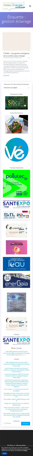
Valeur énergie (17, 348)
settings (25, 450)
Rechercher (17, 421)
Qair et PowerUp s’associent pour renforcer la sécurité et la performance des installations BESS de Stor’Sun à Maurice (16, 370)
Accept (4, 453)
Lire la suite (6, 75)
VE (5, 57)
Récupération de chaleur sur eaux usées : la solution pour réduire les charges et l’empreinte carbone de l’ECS (16, 395)
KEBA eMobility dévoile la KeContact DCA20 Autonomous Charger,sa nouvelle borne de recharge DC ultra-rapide (16, 353)
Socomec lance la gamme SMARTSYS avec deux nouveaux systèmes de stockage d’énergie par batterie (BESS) (17, 375)
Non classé (11, 57)
